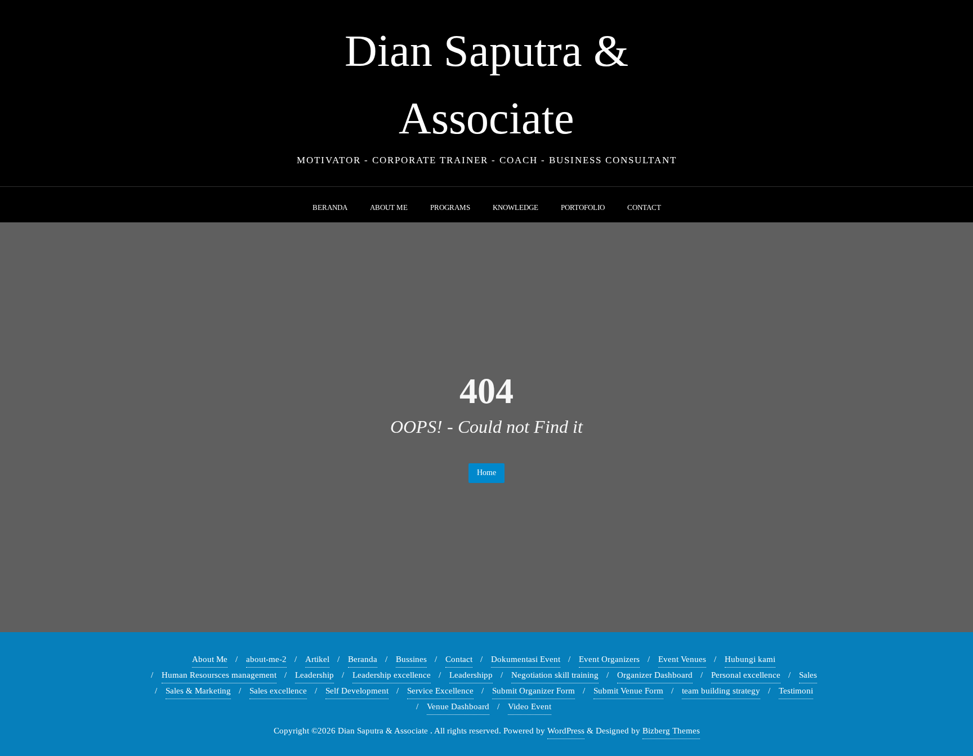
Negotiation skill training (555, 674)
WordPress (565, 730)
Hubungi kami (750, 659)
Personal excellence (745, 674)
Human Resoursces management (219, 674)
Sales (808, 674)
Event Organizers (609, 659)
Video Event (529, 706)
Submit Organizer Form (533, 690)
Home (486, 472)
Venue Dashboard (458, 706)
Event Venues (682, 659)
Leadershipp (471, 674)
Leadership (314, 674)
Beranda (362, 659)
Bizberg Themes (671, 730)
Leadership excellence (391, 674)
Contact (458, 659)
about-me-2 (266, 659)
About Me (209, 659)
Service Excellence (440, 690)
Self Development (357, 690)
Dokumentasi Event (525, 659)
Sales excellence (278, 690)
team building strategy (721, 690)
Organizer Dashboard (655, 674)
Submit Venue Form (628, 690)
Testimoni (796, 690)
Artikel (317, 659)
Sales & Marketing (198, 690)
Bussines (411, 659)
